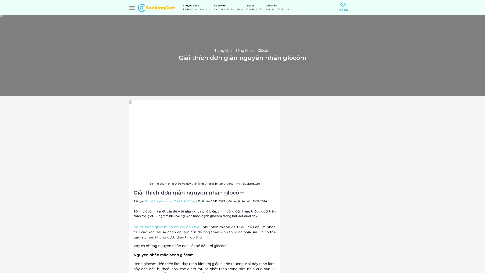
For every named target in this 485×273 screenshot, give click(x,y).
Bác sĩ (254, 7)
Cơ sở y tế (228, 7)
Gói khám (277, 7)
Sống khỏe (244, 51)
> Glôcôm (262, 51)
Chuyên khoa (196, 7)
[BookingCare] (156, 7)
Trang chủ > (224, 51)
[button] (132, 8)
